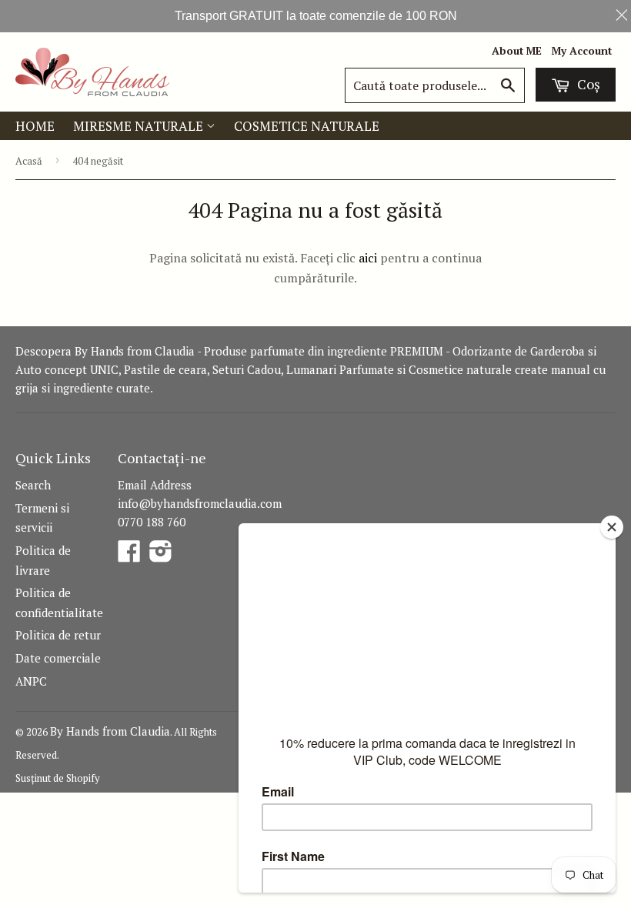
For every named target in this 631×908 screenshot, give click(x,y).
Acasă (28, 161)
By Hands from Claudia (110, 731)
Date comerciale (58, 658)
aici (368, 257)
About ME (517, 51)
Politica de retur (58, 635)
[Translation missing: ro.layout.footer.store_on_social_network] (129, 555)
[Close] (611, 527)
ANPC (31, 681)
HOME (35, 126)
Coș (587, 84)
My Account (582, 51)
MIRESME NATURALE (139, 126)
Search (33, 484)
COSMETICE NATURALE (306, 126)
